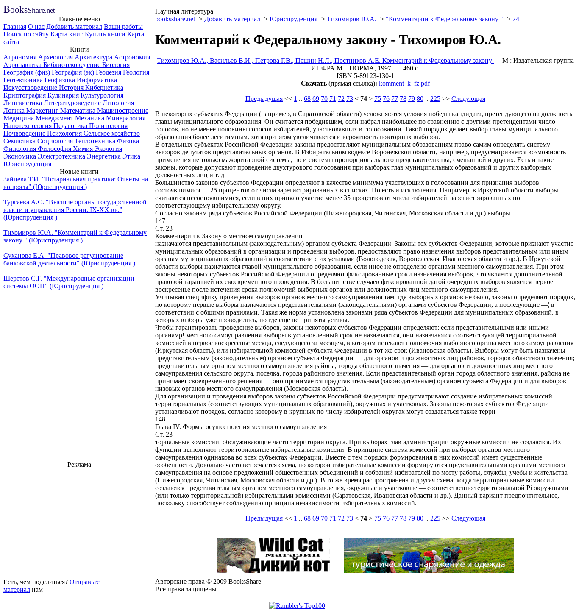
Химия (84, 148)
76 (386, 98)
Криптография (25, 95)
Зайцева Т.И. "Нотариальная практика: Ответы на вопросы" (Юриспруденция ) (75, 183)
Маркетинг (43, 110)
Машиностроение (122, 110)
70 (324, 98)
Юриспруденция (27, 163)
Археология (56, 57)
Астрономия (132, 57)
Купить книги (105, 34)
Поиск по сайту (26, 34)
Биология (116, 64)
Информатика (97, 80)
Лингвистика (23, 102)
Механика (90, 118)
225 (435, 98)
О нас (36, 26)
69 (315, 98)
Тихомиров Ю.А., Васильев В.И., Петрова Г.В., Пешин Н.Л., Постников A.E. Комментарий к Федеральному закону (325, 60)
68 (307, 98)
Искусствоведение (31, 87)
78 (403, 98)
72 (341, 98)
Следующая (468, 98)
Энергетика (104, 156)
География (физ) (27, 72)
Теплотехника (96, 141)
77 (394, 98)
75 (377, 98)
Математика (78, 110)
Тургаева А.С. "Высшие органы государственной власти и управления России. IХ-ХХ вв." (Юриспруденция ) (75, 209)
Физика (128, 141)
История (72, 87)
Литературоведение (73, 102)
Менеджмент (55, 118)
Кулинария (64, 95)
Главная (14, 26)
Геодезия (109, 72)
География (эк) (74, 72)
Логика (14, 110)
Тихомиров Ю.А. (352, 18)
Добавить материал (74, 26)
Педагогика (71, 125)
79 (411, 98)
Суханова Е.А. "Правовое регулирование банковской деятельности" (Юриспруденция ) (69, 259)
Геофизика (61, 80)
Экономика (20, 156)
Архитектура (94, 57)
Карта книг (66, 34)
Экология (108, 148)
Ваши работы (123, 26)
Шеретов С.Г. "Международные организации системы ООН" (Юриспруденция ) (68, 282)
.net (29, 10)
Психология (65, 133)
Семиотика (20, 141)
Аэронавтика (23, 64)
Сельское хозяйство (112, 133)
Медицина (19, 118)
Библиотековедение (72, 64)
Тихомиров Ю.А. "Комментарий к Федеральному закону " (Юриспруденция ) (75, 236)
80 (420, 98)
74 (515, 18)
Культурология (102, 95)
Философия (55, 148)
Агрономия (20, 57)
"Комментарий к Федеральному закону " (444, 18)
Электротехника (62, 156)
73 (349, 98)
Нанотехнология (28, 125)
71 (332, 98)
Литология (118, 102)
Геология (136, 72)
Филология (20, 148)
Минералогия (125, 118)
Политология (108, 125)
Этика (131, 156)
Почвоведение (25, 133)
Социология (56, 141)
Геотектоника (24, 80)
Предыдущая (264, 98)
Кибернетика (104, 87)
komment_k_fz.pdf (404, 83)
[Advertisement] (79, 522)
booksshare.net (175, 18)
